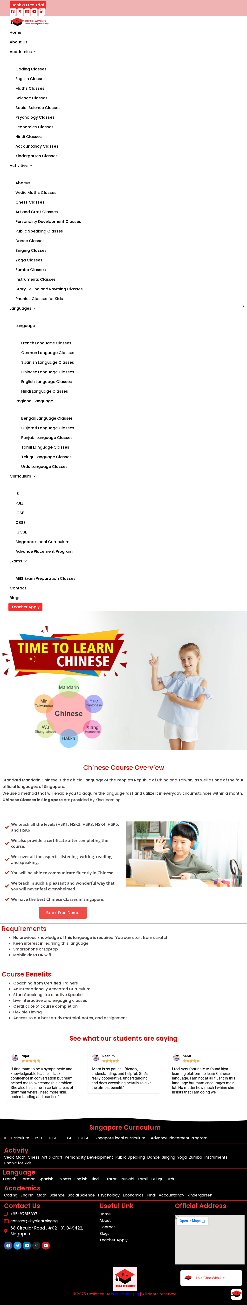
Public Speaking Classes (39, 231)
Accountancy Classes (36, 146)
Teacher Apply (25, 607)
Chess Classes (29, 202)
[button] (28, 5)
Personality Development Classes (48, 221)
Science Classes (31, 98)
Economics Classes (34, 127)
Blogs (15, 598)
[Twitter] (20, 12)
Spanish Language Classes (47, 362)
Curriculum (20, 476)
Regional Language (34, 401)
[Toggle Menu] (46, 60)
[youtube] (34, 12)
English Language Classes (46, 381)
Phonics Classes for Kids (39, 298)
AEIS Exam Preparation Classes (45, 578)
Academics (21, 52)
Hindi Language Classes (44, 391)
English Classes (30, 79)
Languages (20, 308)
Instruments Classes (35, 279)
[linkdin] (42, 12)
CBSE (20, 522)
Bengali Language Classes (47, 418)
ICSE (19, 513)
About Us (18, 42)
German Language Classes (47, 352)
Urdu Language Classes (44, 466)
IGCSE (21, 532)
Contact (18, 588)
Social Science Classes (38, 107)
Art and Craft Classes (36, 212)
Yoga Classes (28, 260)
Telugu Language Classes (46, 457)
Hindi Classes (28, 136)
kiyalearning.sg (125, 1294)
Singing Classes (31, 250)
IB (17, 493)
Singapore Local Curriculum (42, 542)
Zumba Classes (30, 270)
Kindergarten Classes (36, 156)
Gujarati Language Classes (47, 428)
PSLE (19, 503)
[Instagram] (27, 12)
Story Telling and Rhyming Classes (49, 289)
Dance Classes (30, 241)
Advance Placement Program (44, 551)
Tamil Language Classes (45, 447)
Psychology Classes (35, 117)
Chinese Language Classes (47, 372)
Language (25, 325)
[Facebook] (13, 12)
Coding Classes (31, 69)
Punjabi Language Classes (47, 437)
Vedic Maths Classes (35, 192)
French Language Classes (46, 343)
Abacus (22, 183)
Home (15, 32)
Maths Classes (29, 88)
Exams (16, 561)
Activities (19, 165)
